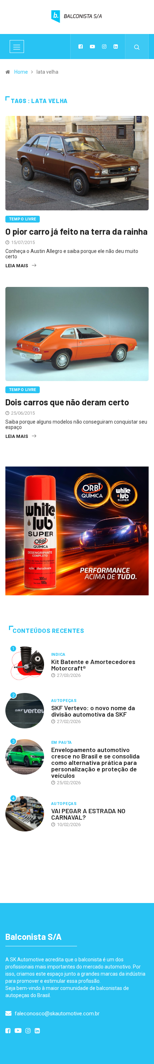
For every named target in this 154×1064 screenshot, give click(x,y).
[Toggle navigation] (16, 46)
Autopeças (64, 700)
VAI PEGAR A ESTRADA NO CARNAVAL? (88, 814)
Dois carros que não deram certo (67, 402)
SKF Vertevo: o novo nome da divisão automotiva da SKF (93, 711)
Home (21, 72)
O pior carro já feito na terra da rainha (76, 231)
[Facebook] (80, 46)
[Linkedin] (116, 46)
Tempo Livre (22, 219)
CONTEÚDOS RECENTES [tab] (48, 631)
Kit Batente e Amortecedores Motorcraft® (93, 665)
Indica (58, 654)
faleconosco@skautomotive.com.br (56, 1013)
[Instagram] (104, 46)
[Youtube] (92, 46)
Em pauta (61, 742)
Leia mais (16, 265)
